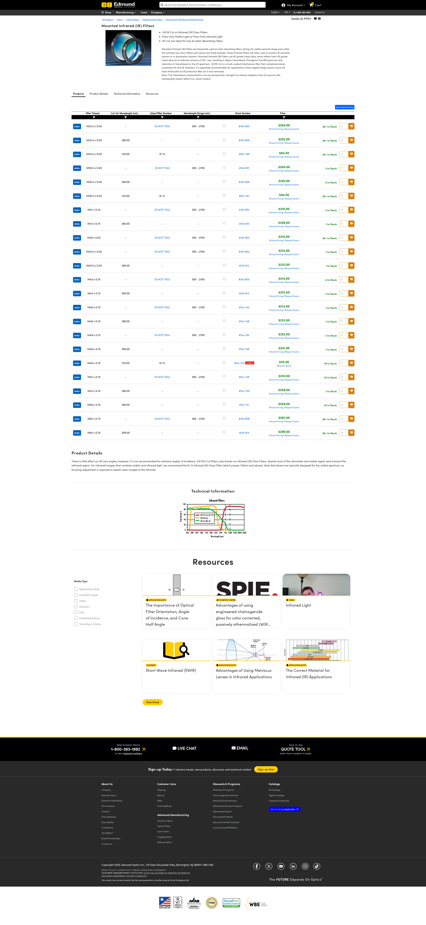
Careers (105, 811)
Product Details (99, 93)
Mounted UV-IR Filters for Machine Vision (185, 19)
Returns (161, 795)
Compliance (107, 827)
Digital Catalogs (276, 795)
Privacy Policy (109, 870)
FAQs (159, 800)
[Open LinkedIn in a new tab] (293, 867)
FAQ (81, 612)
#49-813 (244, 293)
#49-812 (244, 265)
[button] (304, 12)
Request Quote (292, 128)
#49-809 (244, 182)
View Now (176, 612)
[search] (212, 5)
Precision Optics (165, 820)
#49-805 (244, 279)
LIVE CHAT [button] (187, 748)
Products (78, 93)
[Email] (315, 18)
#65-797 (244, 196)
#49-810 (244, 223)
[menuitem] (110, 12)
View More (152, 702)
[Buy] (351, 126)
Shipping (161, 789)
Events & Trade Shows (112, 800)
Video (82, 600)
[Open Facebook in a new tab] (256, 867)
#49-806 (244, 418)
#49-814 (244, 432)
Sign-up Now (266, 769)
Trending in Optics (90, 624)
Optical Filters (132, 19)
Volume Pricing (276, 128)
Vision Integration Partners (225, 795)
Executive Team (109, 795)
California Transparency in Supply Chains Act (124, 876)
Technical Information (127, 93)
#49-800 (244, 126)
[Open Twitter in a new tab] (269, 867)
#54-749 (244, 349)
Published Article (89, 618)
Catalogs (274, 789)
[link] (317, 2)
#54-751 (244, 404)
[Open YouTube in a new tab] (281, 867)
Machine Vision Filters (152, 19)
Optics (120, 19)
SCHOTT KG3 (162, 126)
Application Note (89, 589)
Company (157, 12)
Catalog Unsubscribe (279, 800)
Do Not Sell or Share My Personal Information (166, 873)
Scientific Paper (88, 595)
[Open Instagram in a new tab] (305, 867)
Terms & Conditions (142, 870)
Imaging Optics (164, 836)
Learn (144, 12)
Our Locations (108, 805)
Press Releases (109, 816)
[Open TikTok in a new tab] (316, 867)
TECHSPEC (107, 832)
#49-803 (244, 237)
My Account (294, 5)
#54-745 (244, 335)
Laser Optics (163, 831)
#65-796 (244, 154)
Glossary (84, 606)
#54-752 (239, 363)
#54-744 (244, 307)
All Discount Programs (223, 789)
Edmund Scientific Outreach (226, 822)
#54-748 (244, 321)
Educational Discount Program (227, 805)
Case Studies (108, 822)
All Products (107, 19)
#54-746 (244, 377)
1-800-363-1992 (303, 12)
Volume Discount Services (225, 800)
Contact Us (319, 12)
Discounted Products (223, 816)
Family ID (297, 18)
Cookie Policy (124, 870)
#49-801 (244, 168)
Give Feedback (164, 805)
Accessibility (160, 870)
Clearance (250, 363)
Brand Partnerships (111, 838)
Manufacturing (125, 12)
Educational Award (222, 811)
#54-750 (244, 391)
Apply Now (283, 809)
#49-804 (244, 251)
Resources (152, 93)
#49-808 (244, 140)
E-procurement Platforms (225, 827)
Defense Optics (164, 842)
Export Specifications (345, 107)
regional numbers (132, 753)
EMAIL (242, 747)
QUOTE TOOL (293, 749)
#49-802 (244, 209)
